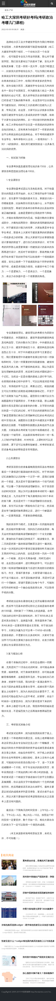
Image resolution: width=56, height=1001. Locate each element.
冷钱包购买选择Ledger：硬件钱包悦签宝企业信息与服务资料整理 (28, 926)
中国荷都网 (3, 10)
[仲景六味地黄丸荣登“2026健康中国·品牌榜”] (8, 917)
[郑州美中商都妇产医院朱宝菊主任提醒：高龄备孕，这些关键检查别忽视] (8, 965)
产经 (11, 10)
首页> (7, 10)
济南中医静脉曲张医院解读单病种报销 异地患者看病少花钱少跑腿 (38, 894)
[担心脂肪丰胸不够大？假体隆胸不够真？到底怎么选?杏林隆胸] (8, 981)
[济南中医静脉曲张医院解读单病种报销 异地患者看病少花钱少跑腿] (8, 900)
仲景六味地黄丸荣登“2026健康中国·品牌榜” (38, 910)
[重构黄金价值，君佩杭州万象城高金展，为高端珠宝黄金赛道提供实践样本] (8, 868)
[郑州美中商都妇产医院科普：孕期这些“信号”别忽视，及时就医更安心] (8, 884)
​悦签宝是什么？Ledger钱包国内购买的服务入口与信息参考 (28, 942)
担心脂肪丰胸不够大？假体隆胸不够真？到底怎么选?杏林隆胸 (38, 974)
